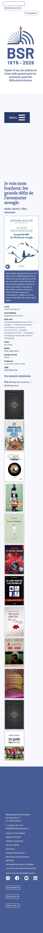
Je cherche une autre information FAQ (21, 868)
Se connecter (30, 13)
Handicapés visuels (24, 335)
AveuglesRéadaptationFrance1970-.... (19, 322)
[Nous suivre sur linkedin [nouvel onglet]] (35, 878)
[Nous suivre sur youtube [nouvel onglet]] (26, 878)
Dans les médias (12, 845)
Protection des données (15, 853)
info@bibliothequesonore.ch (17, 828)
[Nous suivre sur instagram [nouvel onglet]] (8, 878)
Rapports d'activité (13, 837)
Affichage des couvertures (19, 382)
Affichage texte (12, 386)
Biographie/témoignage (13, 316)
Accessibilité (12, 887)
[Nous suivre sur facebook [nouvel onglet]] (17, 878)
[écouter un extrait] (7, 266)
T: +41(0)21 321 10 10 (14, 825)
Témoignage (9, 338)
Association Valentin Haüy (14, 364)
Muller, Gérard (12, 208)
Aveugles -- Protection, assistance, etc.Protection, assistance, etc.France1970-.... (18, 327)
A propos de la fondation (15, 833)
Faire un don (11, 906)
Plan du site (11, 897)
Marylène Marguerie (12, 309)
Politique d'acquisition (14, 841)
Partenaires (10, 849)
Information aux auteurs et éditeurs (20, 864)
